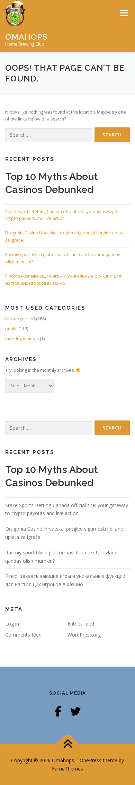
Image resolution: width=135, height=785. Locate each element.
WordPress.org (84, 634)
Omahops (26, 36)
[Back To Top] (67, 744)
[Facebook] (58, 711)
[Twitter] (75, 711)
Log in (12, 623)
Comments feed (23, 634)
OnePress (90, 760)
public (11, 329)
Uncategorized (20, 319)
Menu (123, 13)
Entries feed (81, 623)
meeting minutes (22, 339)
